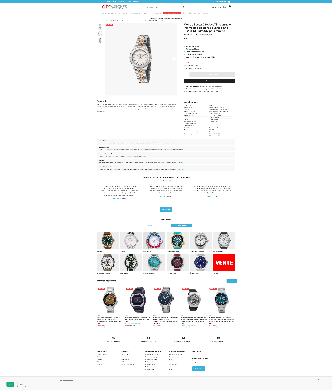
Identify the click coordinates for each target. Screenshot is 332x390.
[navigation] (100, 26)
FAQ (98, 357)
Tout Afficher (166, 209)
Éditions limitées (187, 13)
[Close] (323, 379)
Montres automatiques (151, 354)
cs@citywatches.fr (144, 143)
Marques (125, 13)
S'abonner (198, 368)
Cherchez (183, 7)
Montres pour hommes (175, 354)
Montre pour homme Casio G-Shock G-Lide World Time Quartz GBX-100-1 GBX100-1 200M (137, 319)
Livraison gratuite (113, 341)
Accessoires (172, 362)
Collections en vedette (153, 351)
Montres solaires (150, 367)
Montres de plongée (151, 359)
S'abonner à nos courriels (200, 358)
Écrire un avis (181, 225)
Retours (99, 362)
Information (125, 351)
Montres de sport (150, 369)
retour (143, 156)
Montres (144, 13)
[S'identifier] (224, 7)
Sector (192, 34)
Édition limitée (173, 364)
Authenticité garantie (148, 341)
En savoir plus (180, 169)
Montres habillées (150, 362)
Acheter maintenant (209, 81)
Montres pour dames (175, 357)
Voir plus (212, 13)
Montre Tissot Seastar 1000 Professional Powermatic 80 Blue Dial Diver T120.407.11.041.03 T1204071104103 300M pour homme (166, 320)
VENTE (171, 369)
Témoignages (125, 359)
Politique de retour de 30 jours (183, 341)
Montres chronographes (152, 357)
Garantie (99, 364)
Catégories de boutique (177, 351)
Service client (102, 351)
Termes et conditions (127, 364)
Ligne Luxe (197, 13)
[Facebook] (192, 355)
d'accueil (104, 21)
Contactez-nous (102, 354)
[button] (174, 59)
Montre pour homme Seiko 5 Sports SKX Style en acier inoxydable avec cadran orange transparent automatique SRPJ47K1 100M (109, 320)
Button (232, 281)
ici (173, 143)
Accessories (157, 13)
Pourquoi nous (125, 357)
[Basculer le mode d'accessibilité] (229, 1)
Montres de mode (150, 364)
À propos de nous (126, 354)
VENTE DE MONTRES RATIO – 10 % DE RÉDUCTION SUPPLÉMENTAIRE (125, 1)
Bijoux (150, 13)
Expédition (100, 359)
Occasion (205, 13)
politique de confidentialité (129, 362)
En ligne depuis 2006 (218, 341)
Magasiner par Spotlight (109, 13)
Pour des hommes (135, 13)
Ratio (119, 13)
